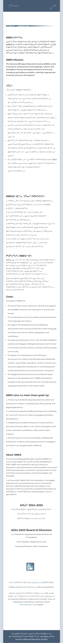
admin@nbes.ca (34, 582)
